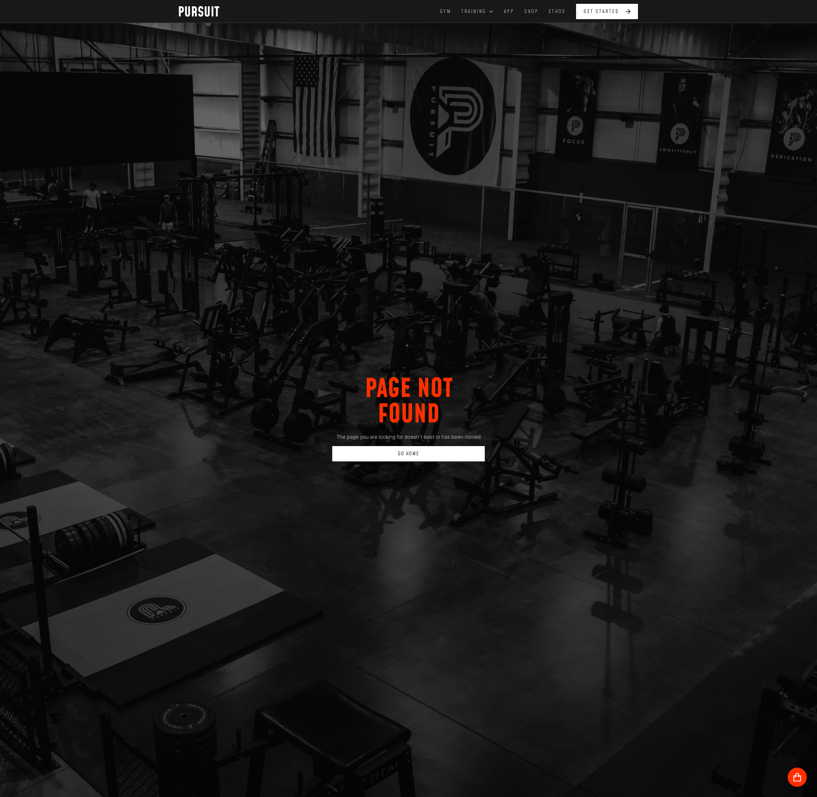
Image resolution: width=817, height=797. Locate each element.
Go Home (408, 453)
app (509, 11)
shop (531, 11)
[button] (477, 11)
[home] (203, 11)
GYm (445, 11)
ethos (557, 11)
